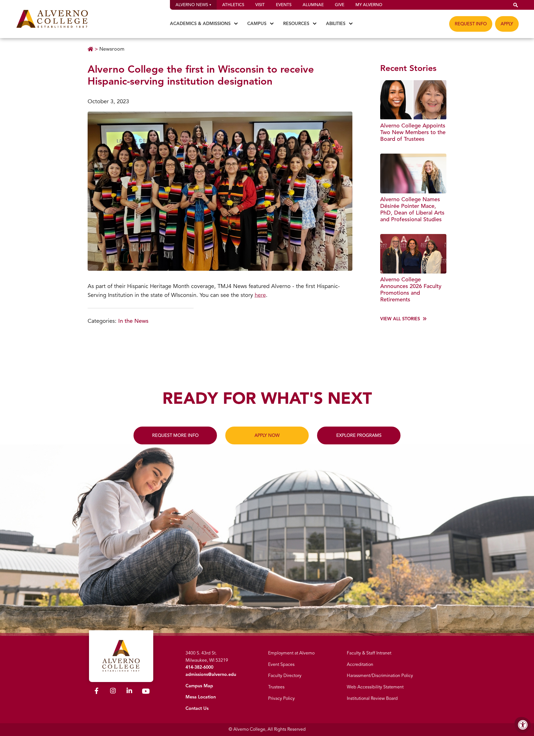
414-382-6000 (199, 667)
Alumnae (313, 4)
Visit (260, 4)
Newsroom (111, 49)
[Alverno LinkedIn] (129, 692)
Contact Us (197, 708)
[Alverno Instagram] (113, 692)
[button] (515, 5)
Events (283, 4)
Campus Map (199, 686)
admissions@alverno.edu (211, 674)
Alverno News (191, 4)
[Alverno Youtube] (145, 692)
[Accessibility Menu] (523, 725)
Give (339, 4)
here (260, 295)
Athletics (233, 4)
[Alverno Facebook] (96, 692)
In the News (133, 320)
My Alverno (368, 4)
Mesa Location (201, 697)
